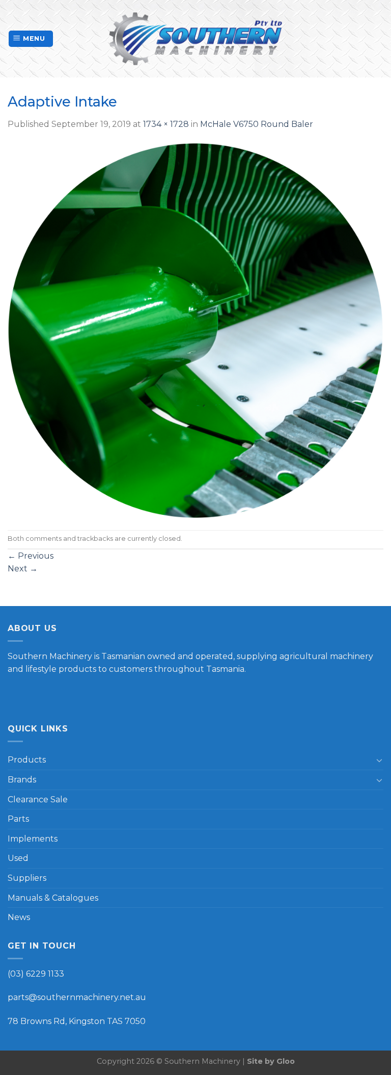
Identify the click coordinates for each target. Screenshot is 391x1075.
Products (27, 760)
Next (23, 568)
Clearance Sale (38, 799)
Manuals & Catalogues (53, 898)
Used (18, 858)
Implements (33, 839)
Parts (18, 819)
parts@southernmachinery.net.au (77, 997)
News (19, 917)
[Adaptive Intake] (195, 329)
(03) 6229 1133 (36, 974)
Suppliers (27, 878)
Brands (22, 779)
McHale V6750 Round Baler (256, 124)
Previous (30, 556)
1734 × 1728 (166, 124)
